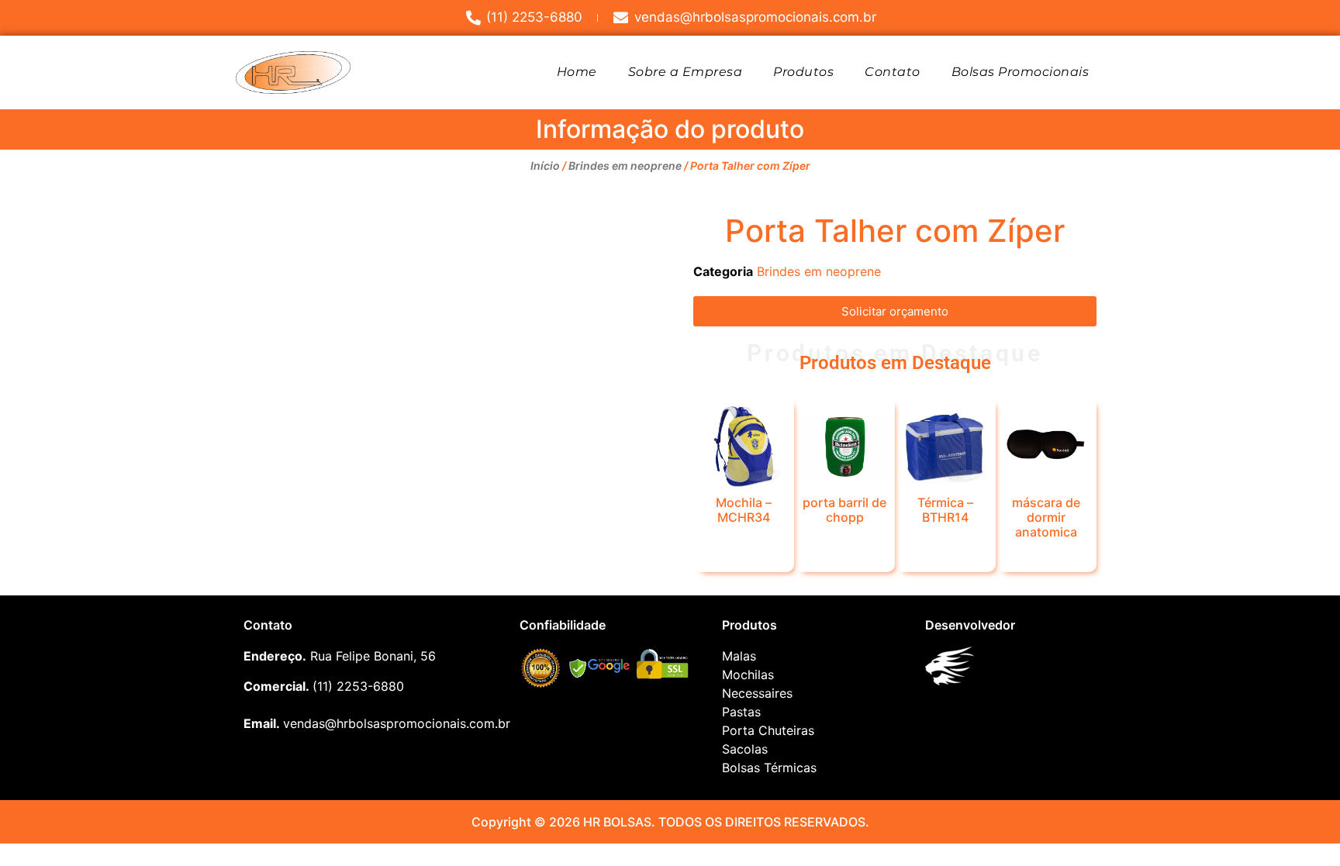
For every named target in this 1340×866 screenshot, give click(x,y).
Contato (892, 71)
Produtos (803, 71)
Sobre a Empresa (685, 71)
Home (577, 71)
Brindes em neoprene (625, 165)
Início (545, 165)
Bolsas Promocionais (1020, 71)
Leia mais (743, 544)
